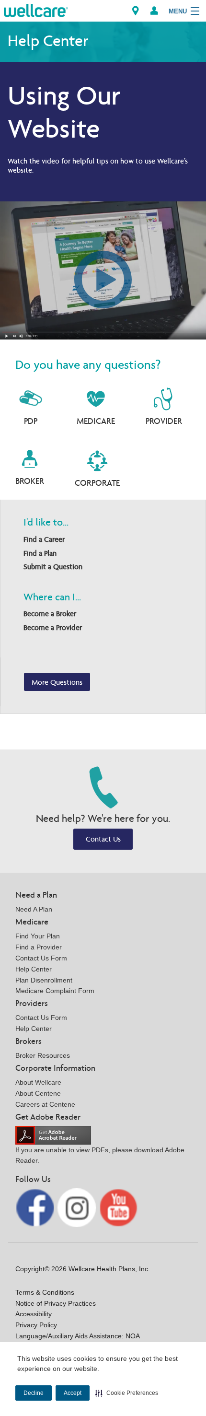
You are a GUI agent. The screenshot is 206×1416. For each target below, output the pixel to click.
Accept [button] (72, 1393)
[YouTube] (118, 1207)
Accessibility (33, 1314)
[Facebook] (35, 1207)
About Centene (38, 1093)
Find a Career (44, 539)
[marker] (135, 10)
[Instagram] (77, 1207)
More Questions (57, 682)
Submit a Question (52, 566)
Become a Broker (49, 613)
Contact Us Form (41, 958)
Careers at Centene (45, 1104)
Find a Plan (40, 553)
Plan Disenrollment (43, 980)
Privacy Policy (36, 1325)
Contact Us (103, 838)
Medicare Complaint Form (54, 991)
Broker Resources (42, 1055)
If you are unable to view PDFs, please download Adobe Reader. (99, 1155)
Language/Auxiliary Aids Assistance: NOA (77, 1336)
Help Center (33, 969)
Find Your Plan (37, 936)
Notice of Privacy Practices (55, 1303)
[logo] (36, 10)
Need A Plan (33, 909)
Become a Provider (52, 627)
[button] (126, 1393)
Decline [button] (33, 1393)
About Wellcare (38, 1082)
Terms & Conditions (44, 1292)
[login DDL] (154, 10)
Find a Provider (38, 947)
